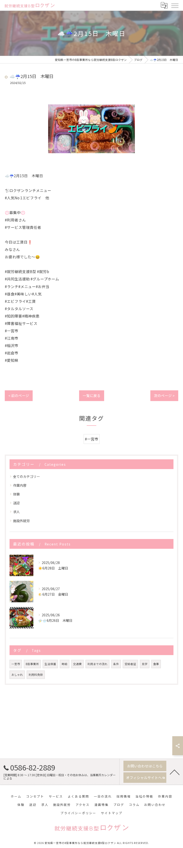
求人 (16, 511)
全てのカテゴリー (26, 476)
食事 (156, 664)
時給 (64, 664)
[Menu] (174, 5)
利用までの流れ (97, 664)
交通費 (77, 664)
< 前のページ (18, 395)
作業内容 (19, 485)
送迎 (16, 502)
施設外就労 (21, 520)
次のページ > (164, 395)
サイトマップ (111, 813)
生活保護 (50, 664)
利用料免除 (36, 674)
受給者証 (130, 664)
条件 (116, 664)
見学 (144, 664)
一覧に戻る (92, 395)
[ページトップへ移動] (174, 772)
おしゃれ (17, 674)
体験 (16, 494)
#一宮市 (91, 438)
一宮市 (15, 664)
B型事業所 (32, 664)
